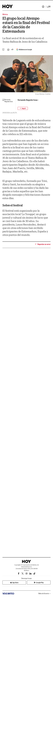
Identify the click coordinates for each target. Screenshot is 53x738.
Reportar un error (44, 244)
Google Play (40, 582)
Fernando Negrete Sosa (27, 100)
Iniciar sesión (43, 6)
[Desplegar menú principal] (49, 6)
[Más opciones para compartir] (12, 49)
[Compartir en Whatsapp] (8, 49)
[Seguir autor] (23, 108)
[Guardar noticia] (3, 49)
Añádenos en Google (25, 49)
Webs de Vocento (43, 593)
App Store (15, 582)
